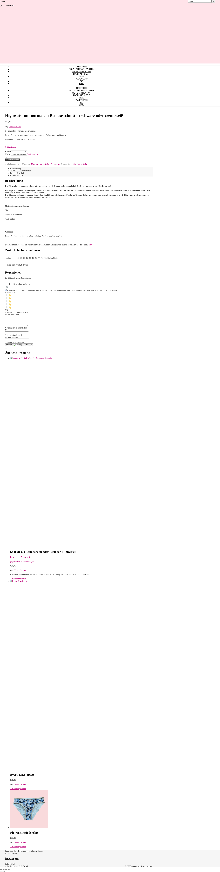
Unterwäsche (82, 164)
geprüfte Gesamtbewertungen (22, 561)
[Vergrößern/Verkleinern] (1, 869)
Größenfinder (10, 147)
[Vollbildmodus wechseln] (4, 869)
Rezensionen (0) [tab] (16, 175)
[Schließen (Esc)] (9, 869)
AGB (17, 851)
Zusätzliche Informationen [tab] (20, 171)
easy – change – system (81, 69)
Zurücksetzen (32, 154)
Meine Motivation (81, 71)
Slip (74, 164)
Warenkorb (81, 79)
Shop (81, 76)
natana (2, 1)
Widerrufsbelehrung (29, 851)
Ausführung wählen (18, 579)
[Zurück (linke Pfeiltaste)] (1, 871)
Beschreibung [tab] (15, 168)
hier (90, 245)
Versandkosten (15, 126)
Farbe (8, 154)
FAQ (81, 81)
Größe (8, 151)
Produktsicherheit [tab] (17, 173)
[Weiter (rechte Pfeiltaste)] (4, 871)
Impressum (9, 851)
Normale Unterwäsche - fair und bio (45, 164)
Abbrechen (28, 345)
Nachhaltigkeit (81, 74)
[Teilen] (6, 869)
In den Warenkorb (12, 160)
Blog (81, 83)
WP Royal (23, 866)
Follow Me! (10, 864)
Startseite (81, 67)
